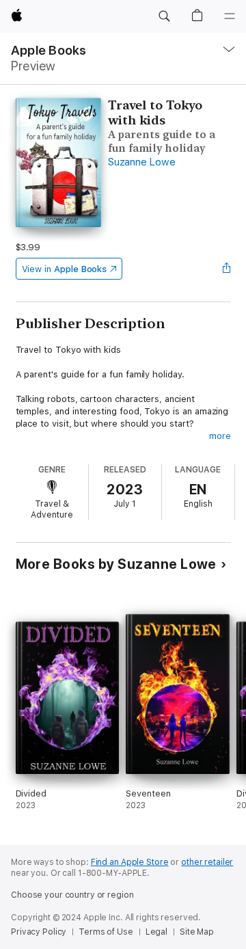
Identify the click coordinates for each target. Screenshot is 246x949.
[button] (164, 16)
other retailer (207, 862)
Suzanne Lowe (141, 162)
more (220, 436)
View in (64, 269)
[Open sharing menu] (226, 269)
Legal (156, 932)
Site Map (197, 932)
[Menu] (229, 16)
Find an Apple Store (130, 862)
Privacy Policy (38, 932)
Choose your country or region (72, 895)
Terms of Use (106, 932)
